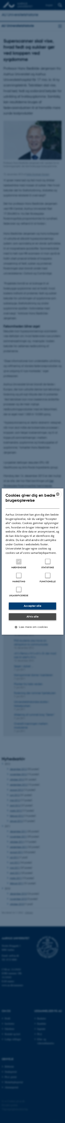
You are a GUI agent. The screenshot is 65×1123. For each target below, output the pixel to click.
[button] (32, 627)
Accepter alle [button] (32, 605)
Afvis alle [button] (32, 616)
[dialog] (32, 561)
